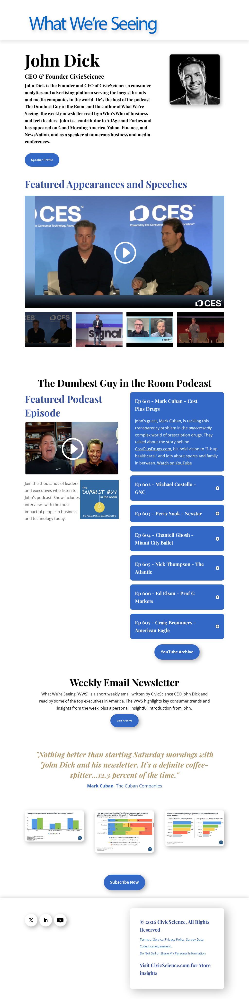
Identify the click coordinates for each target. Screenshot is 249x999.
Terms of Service (151, 939)
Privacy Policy (175, 939)
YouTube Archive (177, 652)
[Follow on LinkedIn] (45, 920)
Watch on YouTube (174, 463)
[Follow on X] (31, 920)
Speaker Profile (42, 160)
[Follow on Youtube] (60, 920)
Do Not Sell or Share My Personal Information (173, 953)
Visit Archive (124, 720)
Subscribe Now (124, 882)
